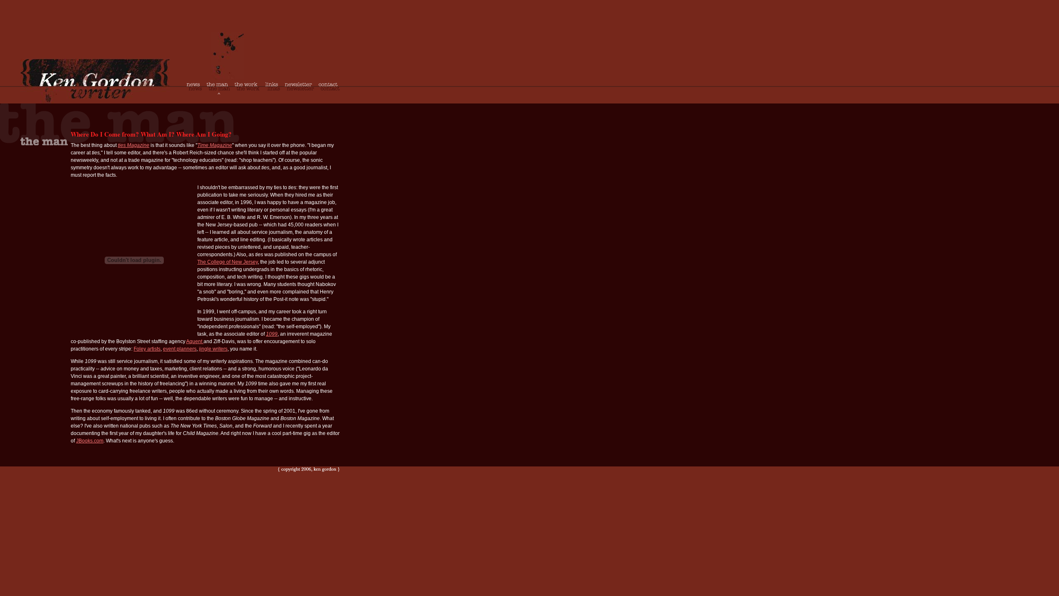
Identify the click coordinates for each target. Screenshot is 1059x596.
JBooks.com (89, 441)
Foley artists (147, 349)
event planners (179, 349)
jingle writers (213, 349)
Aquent (195, 341)
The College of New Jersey (227, 262)
